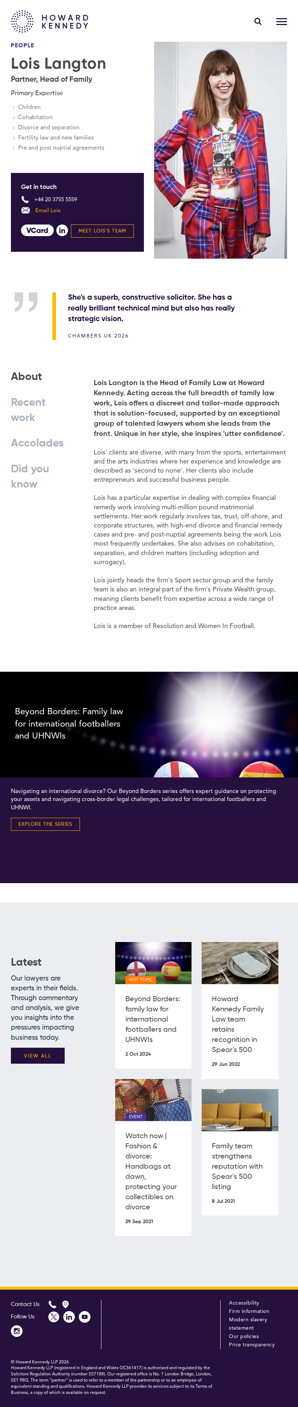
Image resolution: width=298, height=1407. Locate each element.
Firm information (249, 1311)
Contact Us (25, 1304)
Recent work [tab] (28, 410)
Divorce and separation (49, 128)
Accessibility (244, 1303)
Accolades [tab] (37, 443)
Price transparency (252, 1344)
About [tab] (26, 377)
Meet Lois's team (102, 231)
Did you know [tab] (30, 477)
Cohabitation (35, 118)
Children (29, 107)
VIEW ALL (38, 1056)
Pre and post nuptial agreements (61, 148)
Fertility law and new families (56, 138)
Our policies (244, 1336)
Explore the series (45, 824)
